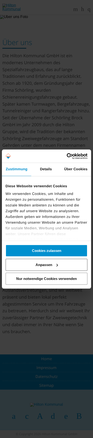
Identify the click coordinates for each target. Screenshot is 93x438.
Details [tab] (46, 169)
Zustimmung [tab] (16, 169)
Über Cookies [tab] (76, 169)
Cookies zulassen (46, 251)
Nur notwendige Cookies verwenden (46, 279)
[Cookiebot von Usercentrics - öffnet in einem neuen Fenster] (67, 156)
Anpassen (44, 265)
